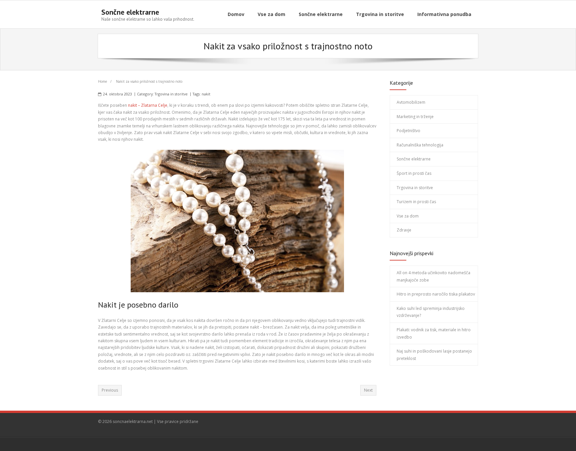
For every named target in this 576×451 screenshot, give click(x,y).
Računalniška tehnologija (420, 145)
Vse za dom (408, 216)
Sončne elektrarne (414, 159)
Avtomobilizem (411, 102)
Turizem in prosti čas (416, 201)
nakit (206, 93)
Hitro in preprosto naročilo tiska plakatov (436, 294)
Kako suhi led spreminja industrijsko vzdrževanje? (431, 312)
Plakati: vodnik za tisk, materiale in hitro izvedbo (434, 333)
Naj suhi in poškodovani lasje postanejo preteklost (434, 354)
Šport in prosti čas (414, 173)
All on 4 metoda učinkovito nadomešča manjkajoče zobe (433, 276)
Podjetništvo (408, 130)
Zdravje (404, 230)
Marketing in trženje (415, 116)
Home (102, 81)
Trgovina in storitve (171, 93)
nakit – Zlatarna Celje (147, 105)
